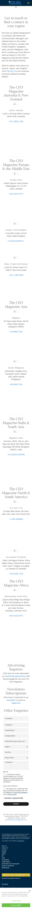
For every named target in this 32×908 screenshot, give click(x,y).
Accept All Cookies (16, 905)
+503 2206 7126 (16, 574)
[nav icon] (3, 3)
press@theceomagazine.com (16, 820)
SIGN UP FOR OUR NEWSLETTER (16, 875)
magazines (15, 703)
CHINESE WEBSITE (6, 861)
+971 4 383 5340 (16, 275)
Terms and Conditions (21, 792)
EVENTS (4, 854)
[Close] (29, 891)
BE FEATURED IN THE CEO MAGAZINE (10, 863)
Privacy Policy (12, 794)
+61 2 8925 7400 (16, 121)
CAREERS (4, 852)
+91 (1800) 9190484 (16, 454)
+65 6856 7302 (16, 332)
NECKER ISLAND (5, 867)
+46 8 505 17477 (16, 194)
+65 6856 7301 (16, 384)
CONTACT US (5, 848)
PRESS (3, 858)
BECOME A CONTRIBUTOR (8, 865)
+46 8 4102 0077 (16, 616)
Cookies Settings (16, 900)
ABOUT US (4, 846)
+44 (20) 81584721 (15, 241)
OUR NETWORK (5, 859)
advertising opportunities (15, 676)
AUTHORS (4, 850)
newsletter (11, 700)
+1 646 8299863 (16, 519)
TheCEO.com (12, 71)
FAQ (3, 856)
